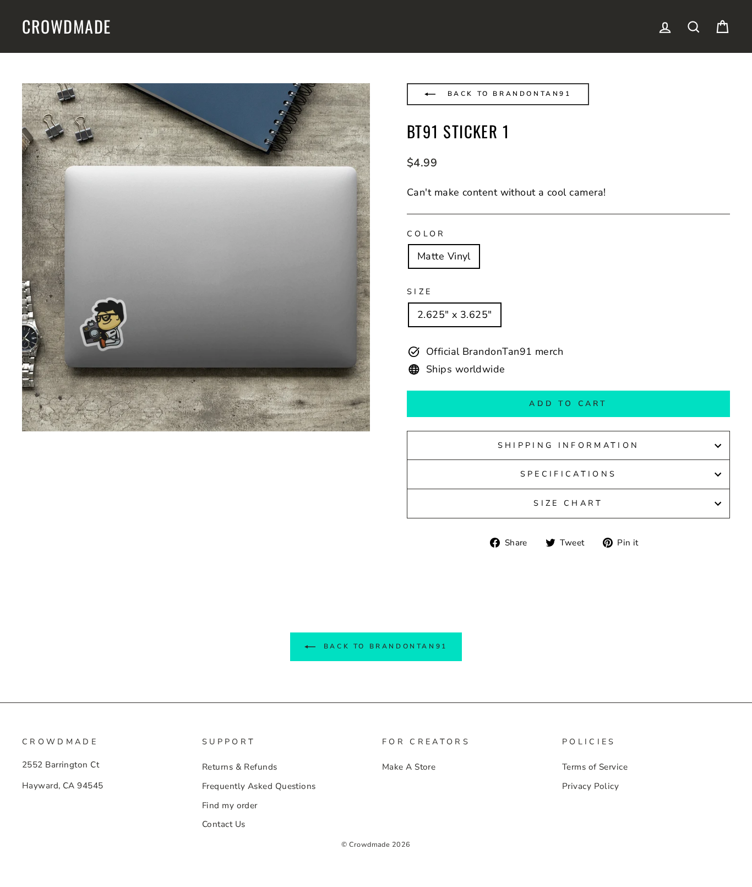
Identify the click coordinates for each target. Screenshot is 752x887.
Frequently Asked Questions (259, 786)
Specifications (568, 473)
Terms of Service (595, 766)
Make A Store (408, 766)
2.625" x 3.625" (454, 314)
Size (419, 291)
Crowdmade (66, 26)
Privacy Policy (590, 786)
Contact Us (224, 824)
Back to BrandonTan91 (507, 93)
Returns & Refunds (239, 766)
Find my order (230, 805)
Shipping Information (568, 445)
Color (426, 233)
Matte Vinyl (444, 256)
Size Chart (568, 503)
